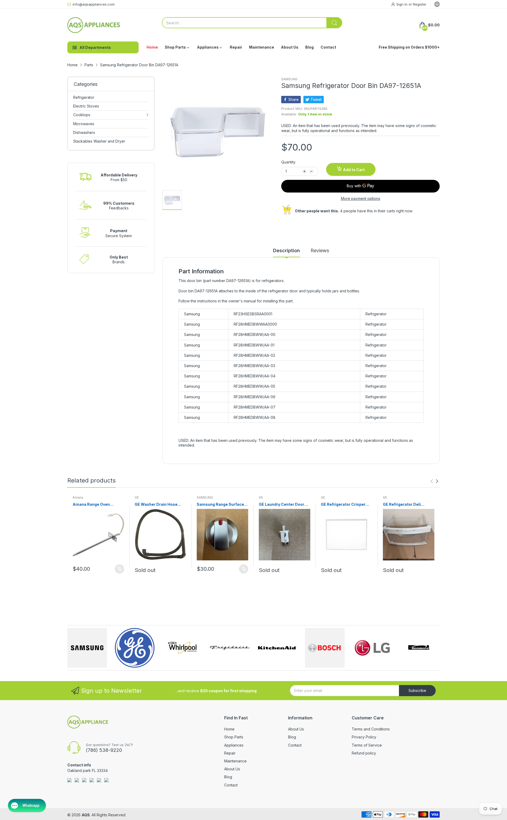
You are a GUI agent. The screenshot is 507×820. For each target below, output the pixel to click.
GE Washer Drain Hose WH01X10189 (156, 504)
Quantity (288, 162)
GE (137, 497)
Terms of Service (367, 745)
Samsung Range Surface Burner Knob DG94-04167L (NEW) (222, 504)
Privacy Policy (364, 737)
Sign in (402, 4)
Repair (230, 753)
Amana (78, 497)
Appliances (233, 745)
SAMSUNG (289, 79)
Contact (231, 785)
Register (419, 4)
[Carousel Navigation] (434, 481)
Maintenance (235, 761)
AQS (86, 815)
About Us (232, 769)
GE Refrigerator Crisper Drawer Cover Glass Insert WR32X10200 (346, 504)
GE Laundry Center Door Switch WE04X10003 (281, 504)
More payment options (360, 198)
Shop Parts (233, 737)
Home (229, 729)
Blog (228, 777)
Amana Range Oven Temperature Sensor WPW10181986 (92, 504)
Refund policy (364, 753)
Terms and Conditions (371, 729)
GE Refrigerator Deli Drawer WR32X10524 (403, 504)
